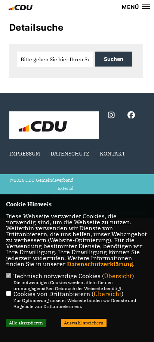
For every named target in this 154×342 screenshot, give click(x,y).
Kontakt (112, 153)
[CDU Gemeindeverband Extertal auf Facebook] (131, 116)
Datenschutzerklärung (100, 264)
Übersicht (118, 276)
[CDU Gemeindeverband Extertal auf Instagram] (111, 116)
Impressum (24, 153)
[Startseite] (54, 126)
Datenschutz (69, 153)
